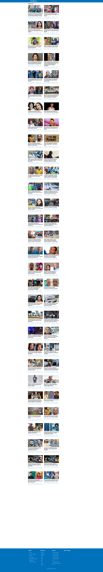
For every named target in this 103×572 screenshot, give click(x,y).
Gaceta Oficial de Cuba (56, 561)
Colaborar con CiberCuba (32, 561)
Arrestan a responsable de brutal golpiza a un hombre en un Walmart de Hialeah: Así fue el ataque (35, 144)
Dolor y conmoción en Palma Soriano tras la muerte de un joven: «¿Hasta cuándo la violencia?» (35, 46)
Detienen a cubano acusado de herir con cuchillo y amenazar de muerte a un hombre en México (35, 384)
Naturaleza (42, 564)
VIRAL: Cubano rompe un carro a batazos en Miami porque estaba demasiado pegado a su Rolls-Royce (50, 240)
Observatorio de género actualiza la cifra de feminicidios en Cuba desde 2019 (50, 144)
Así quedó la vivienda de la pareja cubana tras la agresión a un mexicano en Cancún (51, 352)
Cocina (42, 557)
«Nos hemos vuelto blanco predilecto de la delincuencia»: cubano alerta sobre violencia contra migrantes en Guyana (35, 14)
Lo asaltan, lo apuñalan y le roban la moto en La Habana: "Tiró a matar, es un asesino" (51, 14)
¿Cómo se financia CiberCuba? (33, 558)
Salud (41, 560)
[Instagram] (74, 1)
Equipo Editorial (31, 560)
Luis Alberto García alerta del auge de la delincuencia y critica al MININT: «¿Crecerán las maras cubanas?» (51, 256)
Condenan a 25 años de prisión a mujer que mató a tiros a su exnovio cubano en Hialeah (51, 30)
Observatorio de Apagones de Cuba (56, 563)
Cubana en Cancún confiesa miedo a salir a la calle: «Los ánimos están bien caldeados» (35, 352)
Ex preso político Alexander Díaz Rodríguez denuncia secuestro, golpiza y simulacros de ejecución (35, 256)
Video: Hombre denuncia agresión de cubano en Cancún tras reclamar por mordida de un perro (35, 368)
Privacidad (30, 555)
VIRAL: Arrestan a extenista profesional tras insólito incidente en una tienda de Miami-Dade (35, 160)
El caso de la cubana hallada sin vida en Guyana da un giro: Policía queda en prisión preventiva (35, 272)
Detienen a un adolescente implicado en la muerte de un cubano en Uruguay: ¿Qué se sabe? (35, 336)
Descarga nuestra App (56, 552)
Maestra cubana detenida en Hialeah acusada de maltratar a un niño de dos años (35, 96)
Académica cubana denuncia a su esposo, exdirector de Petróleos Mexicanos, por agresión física (50, 272)
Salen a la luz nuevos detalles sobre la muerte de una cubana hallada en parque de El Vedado (51, 304)
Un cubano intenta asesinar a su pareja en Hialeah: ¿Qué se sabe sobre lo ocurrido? (35, 176)
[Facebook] (68, 1)
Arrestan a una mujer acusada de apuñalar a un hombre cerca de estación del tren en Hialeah (35, 208)
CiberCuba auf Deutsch (56, 557)
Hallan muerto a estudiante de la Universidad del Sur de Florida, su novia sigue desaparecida (35, 480)
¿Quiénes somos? (31, 557)
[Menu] (29, 1)
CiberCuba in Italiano (55, 555)
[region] (68, 18)
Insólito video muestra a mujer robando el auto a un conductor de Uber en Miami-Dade (35, 304)
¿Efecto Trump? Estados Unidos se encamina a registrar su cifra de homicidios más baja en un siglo (50, 160)
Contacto (30, 552)
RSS (53, 560)
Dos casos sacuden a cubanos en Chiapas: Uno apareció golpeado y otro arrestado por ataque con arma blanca (51, 368)
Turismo (42, 558)
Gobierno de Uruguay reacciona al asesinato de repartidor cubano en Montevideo (34, 464)
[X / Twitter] (70, 1)
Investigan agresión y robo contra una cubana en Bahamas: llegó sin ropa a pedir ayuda (35, 320)
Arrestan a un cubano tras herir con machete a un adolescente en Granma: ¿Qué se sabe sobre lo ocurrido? (51, 192)
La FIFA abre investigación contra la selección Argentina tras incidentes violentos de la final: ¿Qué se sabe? (50, 176)
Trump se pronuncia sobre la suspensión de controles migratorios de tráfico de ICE (35, 224)
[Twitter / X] (70, 552)
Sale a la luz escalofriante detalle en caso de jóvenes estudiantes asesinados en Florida (34, 448)
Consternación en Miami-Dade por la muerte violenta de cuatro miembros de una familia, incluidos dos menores (51, 320)
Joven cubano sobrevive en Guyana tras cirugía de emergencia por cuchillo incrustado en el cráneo (51, 432)
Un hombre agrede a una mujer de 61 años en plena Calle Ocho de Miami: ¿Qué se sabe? (51, 80)
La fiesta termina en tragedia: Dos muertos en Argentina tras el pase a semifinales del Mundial (50, 224)
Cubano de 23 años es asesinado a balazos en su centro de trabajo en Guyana (34, 416)
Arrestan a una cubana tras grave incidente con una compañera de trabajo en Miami (35, 30)
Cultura (42, 561)
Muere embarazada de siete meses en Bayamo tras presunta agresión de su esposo (51, 128)
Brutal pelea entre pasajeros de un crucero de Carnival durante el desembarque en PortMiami (34, 288)
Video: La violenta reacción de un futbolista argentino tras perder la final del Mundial (35, 192)
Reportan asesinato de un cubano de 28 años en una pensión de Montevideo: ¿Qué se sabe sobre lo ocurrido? (51, 96)
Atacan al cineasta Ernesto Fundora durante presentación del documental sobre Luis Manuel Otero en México (35, 400)
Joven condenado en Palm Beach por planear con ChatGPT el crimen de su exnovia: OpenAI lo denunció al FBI (35, 62)
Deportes (42, 555)
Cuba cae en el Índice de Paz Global (50, 207)
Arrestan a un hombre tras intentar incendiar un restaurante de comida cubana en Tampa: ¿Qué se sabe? (34, 240)
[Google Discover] (66, 1)
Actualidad (42, 552)
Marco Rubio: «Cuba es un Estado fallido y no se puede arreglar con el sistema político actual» (50, 384)
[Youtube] (72, 1)
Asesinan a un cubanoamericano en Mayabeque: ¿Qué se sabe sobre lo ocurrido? (50, 448)
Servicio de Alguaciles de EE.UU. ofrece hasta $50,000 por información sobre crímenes (35, 80)
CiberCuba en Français (56, 558)
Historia (42, 563)
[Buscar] (65, 1)
